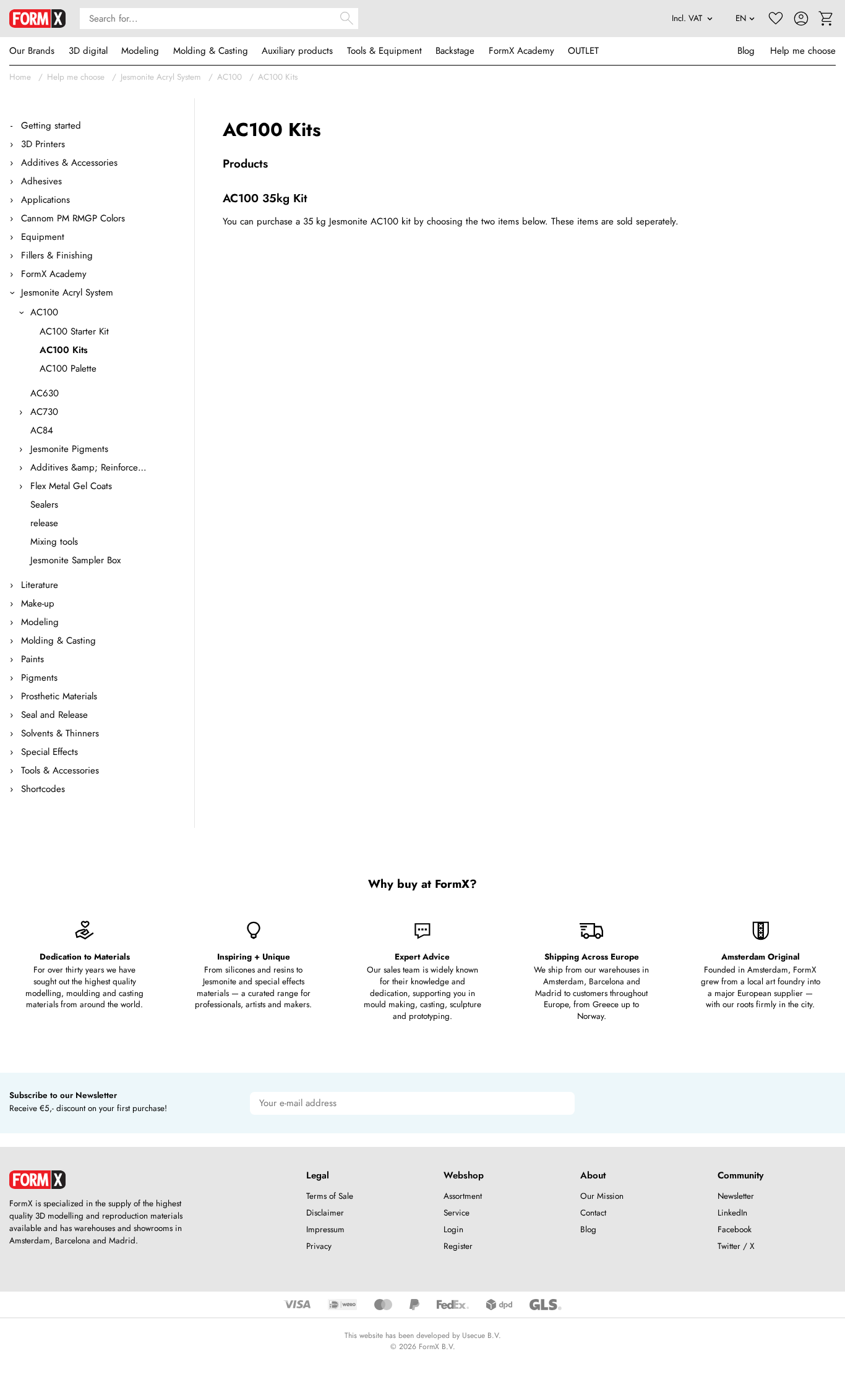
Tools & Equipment (384, 51)
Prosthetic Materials (59, 696)
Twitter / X (736, 1246)
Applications (45, 200)
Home (20, 77)
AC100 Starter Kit (74, 331)
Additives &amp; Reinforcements (89, 467)
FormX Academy (521, 51)
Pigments (39, 677)
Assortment (463, 1196)
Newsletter (736, 1196)
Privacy (319, 1246)
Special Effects (49, 752)
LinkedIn (732, 1213)
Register (458, 1246)
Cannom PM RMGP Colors (73, 218)
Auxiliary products (297, 51)
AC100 (229, 77)
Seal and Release (54, 715)
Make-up (37, 603)
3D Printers (43, 144)
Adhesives (41, 181)
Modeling (140, 51)
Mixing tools (54, 541)
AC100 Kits (278, 77)
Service (457, 1213)
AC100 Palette (68, 368)
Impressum (325, 1229)
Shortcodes (43, 789)
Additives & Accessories (69, 162)
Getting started (51, 125)
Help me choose (803, 51)
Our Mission (602, 1196)
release (44, 523)
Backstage (454, 51)
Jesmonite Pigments (69, 449)
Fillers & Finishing (57, 255)
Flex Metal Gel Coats (71, 486)
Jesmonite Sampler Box (75, 560)
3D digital (88, 51)
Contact (593, 1213)
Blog (746, 51)
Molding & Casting (210, 51)
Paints (32, 659)
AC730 (44, 412)
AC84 (41, 430)
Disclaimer (325, 1213)
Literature (39, 585)
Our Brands (31, 51)
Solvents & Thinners (60, 733)
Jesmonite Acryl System (161, 77)
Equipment (42, 237)
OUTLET (583, 51)
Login (453, 1229)
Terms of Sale (329, 1196)
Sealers (44, 504)
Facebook (735, 1229)
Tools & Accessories (60, 770)
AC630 (44, 393)
